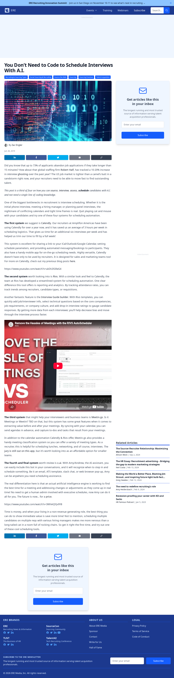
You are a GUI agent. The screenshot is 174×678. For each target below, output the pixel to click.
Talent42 (51, 638)
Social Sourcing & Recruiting (40, 77)
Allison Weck (121, 454)
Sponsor (93, 631)
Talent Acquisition (103, 77)
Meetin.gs (97, 417)
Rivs (55, 276)
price (49, 496)
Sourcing (73, 77)
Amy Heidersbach (124, 489)
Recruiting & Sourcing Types (16, 77)
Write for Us (95, 642)
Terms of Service (140, 631)
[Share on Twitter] (58, 157)
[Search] (167, 10)
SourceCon (52, 626)
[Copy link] (101, 157)
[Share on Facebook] (36, 157)
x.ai (59, 462)
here (72, 261)
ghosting (23, 174)
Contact (93, 636)
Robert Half (67, 169)
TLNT (6, 638)
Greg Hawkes (122, 480)
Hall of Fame (95, 647)
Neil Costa (120, 467)
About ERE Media (98, 625)
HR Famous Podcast (125, 502)
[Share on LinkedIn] (14, 157)
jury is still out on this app (19, 450)
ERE (5, 626)
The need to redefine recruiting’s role (136, 486)
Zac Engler (17, 144)
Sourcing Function (86, 77)
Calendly (46, 223)
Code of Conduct (140, 636)
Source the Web (60, 77)
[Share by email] (79, 157)
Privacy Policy (139, 625)
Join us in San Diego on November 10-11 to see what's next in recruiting (87, 2)
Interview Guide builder (54, 297)
